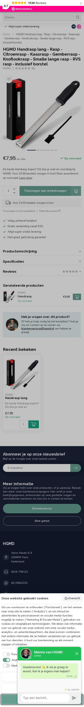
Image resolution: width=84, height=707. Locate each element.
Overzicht (74, 598)
